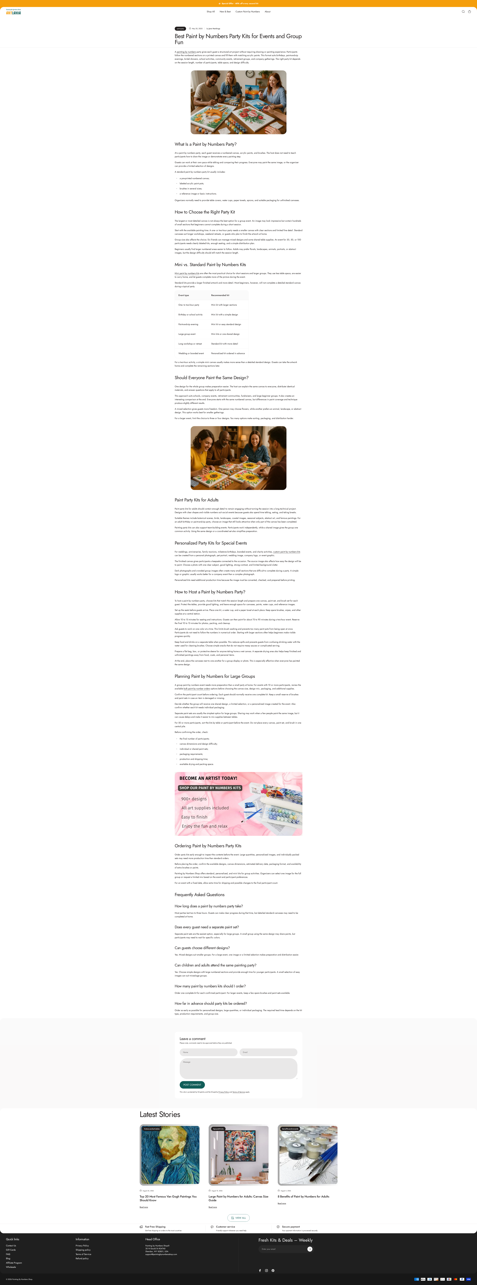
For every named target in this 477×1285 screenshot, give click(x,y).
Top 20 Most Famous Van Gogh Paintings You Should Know (168, 1198)
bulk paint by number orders (197, 688)
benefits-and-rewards (290, 1129)
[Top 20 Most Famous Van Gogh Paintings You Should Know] (170, 1155)
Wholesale (11, 1267)
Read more (144, 1207)
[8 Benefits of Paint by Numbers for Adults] (308, 1155)
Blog (8, 1258)
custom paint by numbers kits (286, 551)
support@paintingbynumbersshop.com (161, 1254)
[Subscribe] (309, 1249)
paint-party (180, 29)
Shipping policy (83, 1249)
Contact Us (11, 1245)
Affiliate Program (14, 1262)
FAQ (8, 1254)
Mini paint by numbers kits (187, 273)
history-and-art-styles (152, 1129)
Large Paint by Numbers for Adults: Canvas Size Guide (238, 1198)
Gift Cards (11, 1249)
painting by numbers (186, 51)
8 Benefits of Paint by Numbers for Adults (303, 1196)
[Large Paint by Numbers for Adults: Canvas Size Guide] (239, 1155)
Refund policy (82, 1258)
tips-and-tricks (218, 1129)
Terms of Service (239, 1092)
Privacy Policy (223, 1092)
